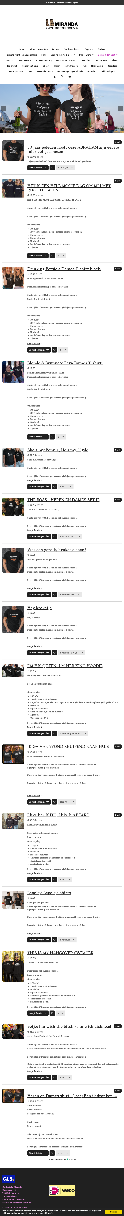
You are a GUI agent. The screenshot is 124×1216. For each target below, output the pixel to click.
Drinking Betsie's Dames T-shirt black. (64, 269)
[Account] (54, 77)
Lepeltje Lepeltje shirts (49, 893)
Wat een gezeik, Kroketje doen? (56, 550)
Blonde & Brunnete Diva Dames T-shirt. (65, 363)
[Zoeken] (62, 76)
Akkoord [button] (113, 1212)
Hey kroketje (39, 608)
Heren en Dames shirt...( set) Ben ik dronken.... (72, 1096)
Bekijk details (33, 343)
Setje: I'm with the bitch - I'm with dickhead (69, 1026)
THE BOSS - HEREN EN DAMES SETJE (63, 500)
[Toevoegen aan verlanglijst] (52, 167)
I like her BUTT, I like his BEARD (58, 815)
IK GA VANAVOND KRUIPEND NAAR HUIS (68, 746)
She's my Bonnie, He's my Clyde (57, 450)
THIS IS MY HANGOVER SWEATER (60, 953)
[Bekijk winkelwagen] (69, 77)
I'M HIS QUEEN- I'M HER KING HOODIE (65, 666)
